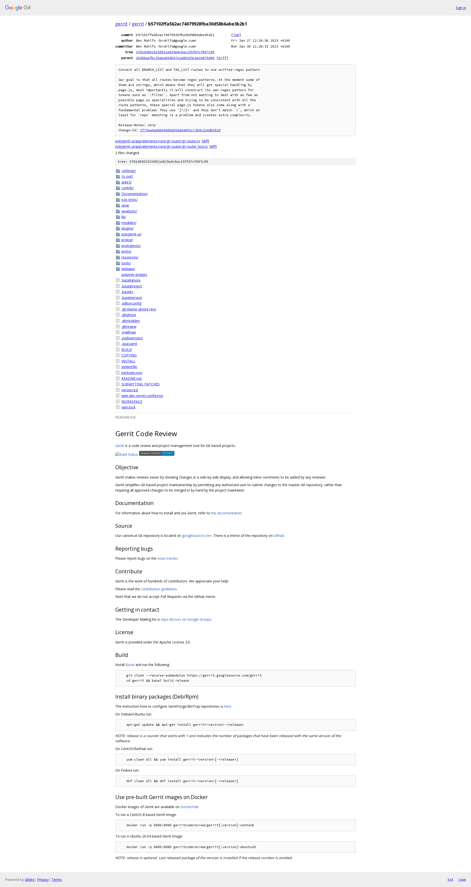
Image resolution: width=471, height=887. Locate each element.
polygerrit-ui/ (131, 234)
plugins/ (127, 228)
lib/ (123, 216)
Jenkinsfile (129, 366)
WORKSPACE (131, 401)
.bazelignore (131, 280)
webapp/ (128, 268)
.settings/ (128, 170)
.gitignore (128, 314)
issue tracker (167, 558)
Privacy (43, 879)
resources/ (129, 257)
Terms (57, 879)
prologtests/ (131, 245)
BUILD (126, 349)
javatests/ (129, 211)
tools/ (126, 263)
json (462, 879)
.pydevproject (132, 338)
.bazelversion (131, 297)
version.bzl (129, 390)
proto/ (126, 251)
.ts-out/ (127, 176)
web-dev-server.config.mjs (142, 395)
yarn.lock (128, 407)
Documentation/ (134, 193)
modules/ (128, 222)
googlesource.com (197, 535)
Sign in (461, 7)
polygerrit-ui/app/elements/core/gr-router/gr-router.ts (157, 141)
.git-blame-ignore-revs (138, 309)
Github (279, 535)
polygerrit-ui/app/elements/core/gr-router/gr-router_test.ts (161, 146)
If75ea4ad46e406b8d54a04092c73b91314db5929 (180, 130)
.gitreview (128, 326)
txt (450, 879)
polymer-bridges (134, 274)
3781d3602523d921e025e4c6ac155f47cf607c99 (175, 52)
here (227, 706)
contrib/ (127, 187)
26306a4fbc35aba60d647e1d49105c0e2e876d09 (175, 58)
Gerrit (119, 445)
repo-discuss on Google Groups (186, 619)
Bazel (130, 664)
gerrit (121, 24)
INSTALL (128, 361)
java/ (125, 205)
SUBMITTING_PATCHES (140, 384)
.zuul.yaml (129, 343)
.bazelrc (127, 291)
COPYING (129, 355)
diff (222, 58)
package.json (131, 372)
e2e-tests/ (129, 199)
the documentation (226, 513)
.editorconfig (131, 303)
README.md (131, 378)
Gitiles (29, 879)
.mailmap (128, 332)
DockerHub (189, 806)
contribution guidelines (159, 589)
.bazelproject (131, 286)
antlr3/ (126, 182)
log (236, 35)
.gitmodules (130, 320)
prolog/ (127, 239)
